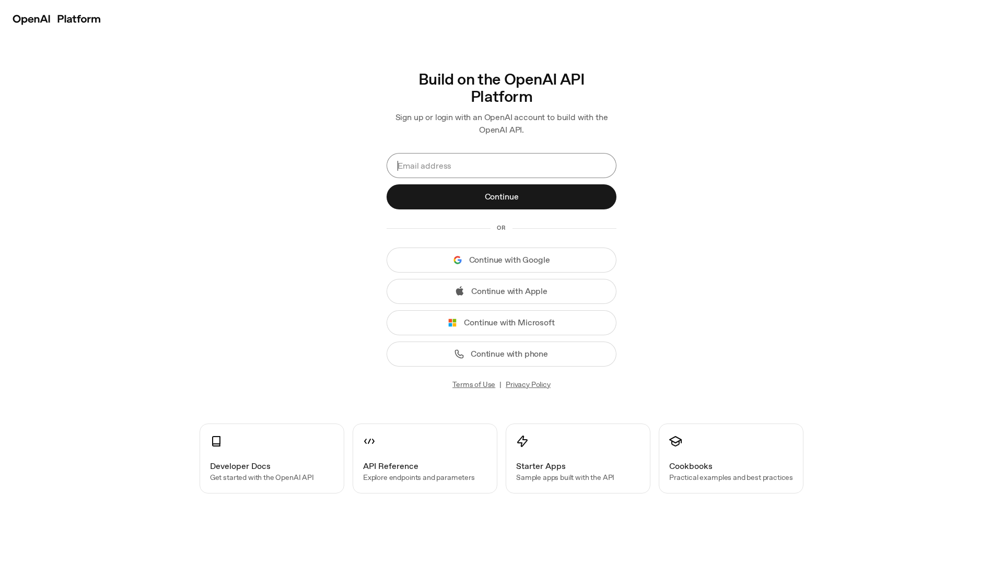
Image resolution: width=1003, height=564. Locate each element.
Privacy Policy (528, 384)
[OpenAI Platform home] (57, 19)
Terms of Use (473, 384)
